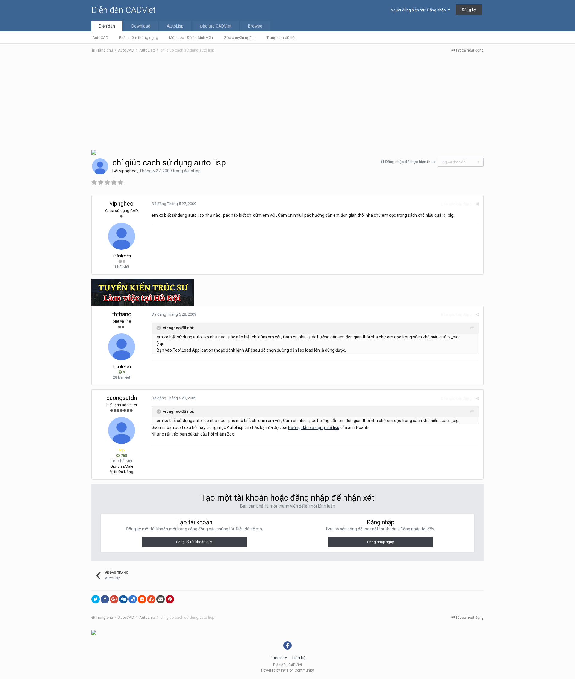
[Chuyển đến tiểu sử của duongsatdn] (121, 430)
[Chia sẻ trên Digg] (123, 599)
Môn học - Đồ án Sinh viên (191, 37)
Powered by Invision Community (287, 670)
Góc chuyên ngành (240, 37)
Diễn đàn (107, 26)
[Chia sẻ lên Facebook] (105, 599)
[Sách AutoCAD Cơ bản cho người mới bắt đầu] (93, 152)
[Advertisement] (287, 103)
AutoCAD (100, 37)
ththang (121, 314)
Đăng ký (469, 9)
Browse (255, 26)
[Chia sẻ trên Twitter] (95, 599)
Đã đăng (174, 203)
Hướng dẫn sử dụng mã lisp (313, 427)
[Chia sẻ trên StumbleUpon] (151, 599)
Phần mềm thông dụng (138, 37)
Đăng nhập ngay (380, 542)
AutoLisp (175, 26)
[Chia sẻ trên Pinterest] (170, 599)
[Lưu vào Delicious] (132, 599)
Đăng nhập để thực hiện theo (410, 161)
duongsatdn (121, 397)
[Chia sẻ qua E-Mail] (160, 599)
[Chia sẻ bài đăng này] (477, 204)
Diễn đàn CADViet (123, 10)
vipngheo (128, 170)
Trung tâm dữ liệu (281, 37)
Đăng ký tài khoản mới (194, 542)
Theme (277, 657)
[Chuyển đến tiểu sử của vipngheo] (100, 166)
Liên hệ (298, 657)
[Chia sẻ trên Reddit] (142, 599)
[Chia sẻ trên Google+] (114, 599)
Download (140, 26)
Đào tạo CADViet (215, 26)
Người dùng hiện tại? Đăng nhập (419, 10)
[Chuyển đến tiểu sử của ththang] (121, 346)
